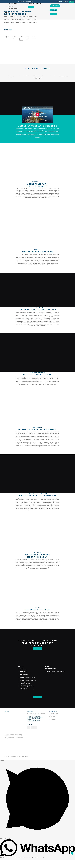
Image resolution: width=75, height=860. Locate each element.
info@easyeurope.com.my (32, 721)
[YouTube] (65, 756)
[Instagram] (67, 756)
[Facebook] (64, 756)
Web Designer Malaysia (4, 759)
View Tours (71, 1)
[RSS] (68, 756)
